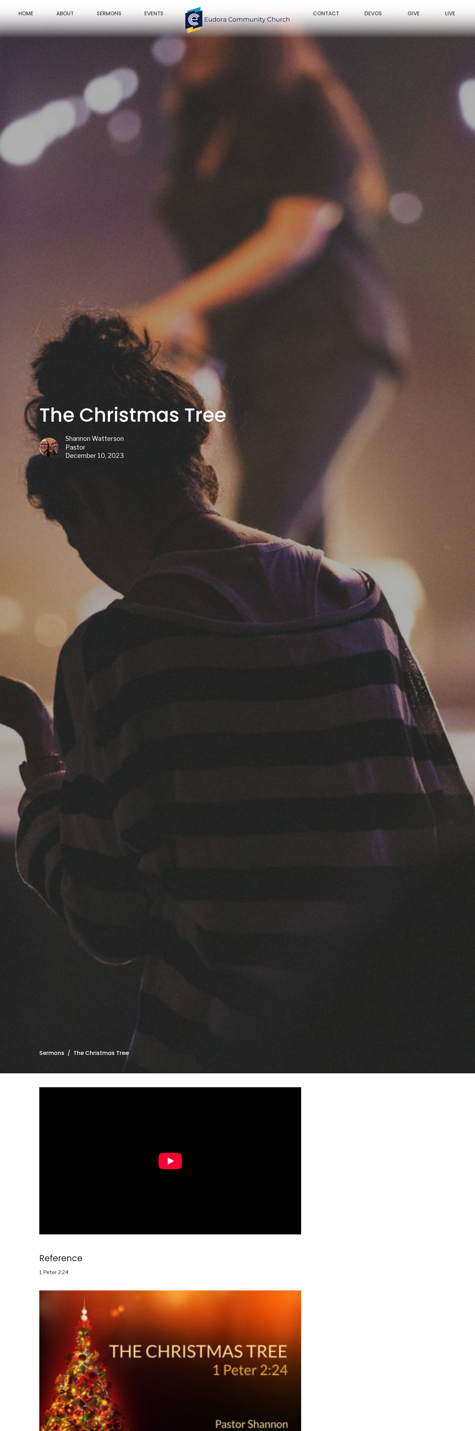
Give (414, 13)
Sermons (109, 13)
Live (450, 13)
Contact (326, 13)
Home (25, 13)
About (65, 13)
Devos (373, 13)
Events (153, 13)
